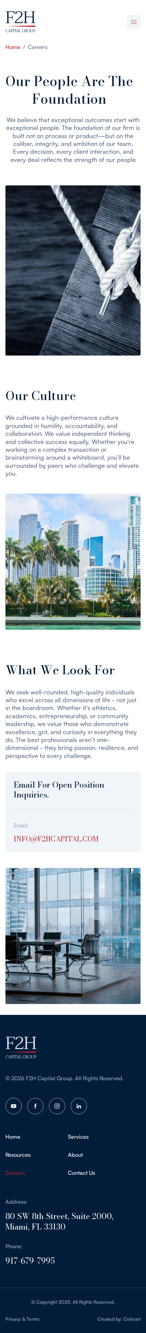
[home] (20, 21)
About (75, 1154)
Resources (18, 1154)
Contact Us (81, 1172)
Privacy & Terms (22, 1319)
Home (12, 47)
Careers (15, 1172)
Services (78, 1136)
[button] (134, 22)
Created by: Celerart (119, 1319)
